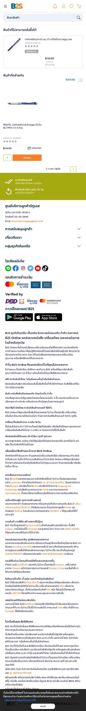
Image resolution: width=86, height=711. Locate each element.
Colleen (9, 529)
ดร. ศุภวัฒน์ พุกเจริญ (53, 482)
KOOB (45, 489)
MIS (36, 486)
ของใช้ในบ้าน (22, 564)
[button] (43, 229)
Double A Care (56, 568)
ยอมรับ (43, 706)
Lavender (15, 482)
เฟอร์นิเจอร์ (30, 604)
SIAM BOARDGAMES (52, 554)
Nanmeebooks (13, 493)
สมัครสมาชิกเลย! (22, 673)
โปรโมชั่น (70, 79)
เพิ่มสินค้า (27, 157)
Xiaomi (16, 568)
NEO (62, 586)
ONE (60, 607)
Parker (68, 507)
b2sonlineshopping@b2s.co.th (27, 221)
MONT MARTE (72, 529)
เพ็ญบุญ (13, 486)
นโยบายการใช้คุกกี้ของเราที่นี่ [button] (20, 700)
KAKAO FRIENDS (13, 554)
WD (48, 589)
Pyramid (32, 529)
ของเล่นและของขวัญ (22, 547)
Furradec (10, 611)
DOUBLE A (55, 511)
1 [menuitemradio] (73, 168)
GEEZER (16, 593)
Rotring (18, 511)
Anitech (60, 564)
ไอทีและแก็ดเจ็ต (32, 582)
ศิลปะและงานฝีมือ (33, 525)
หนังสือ (14, 479)
